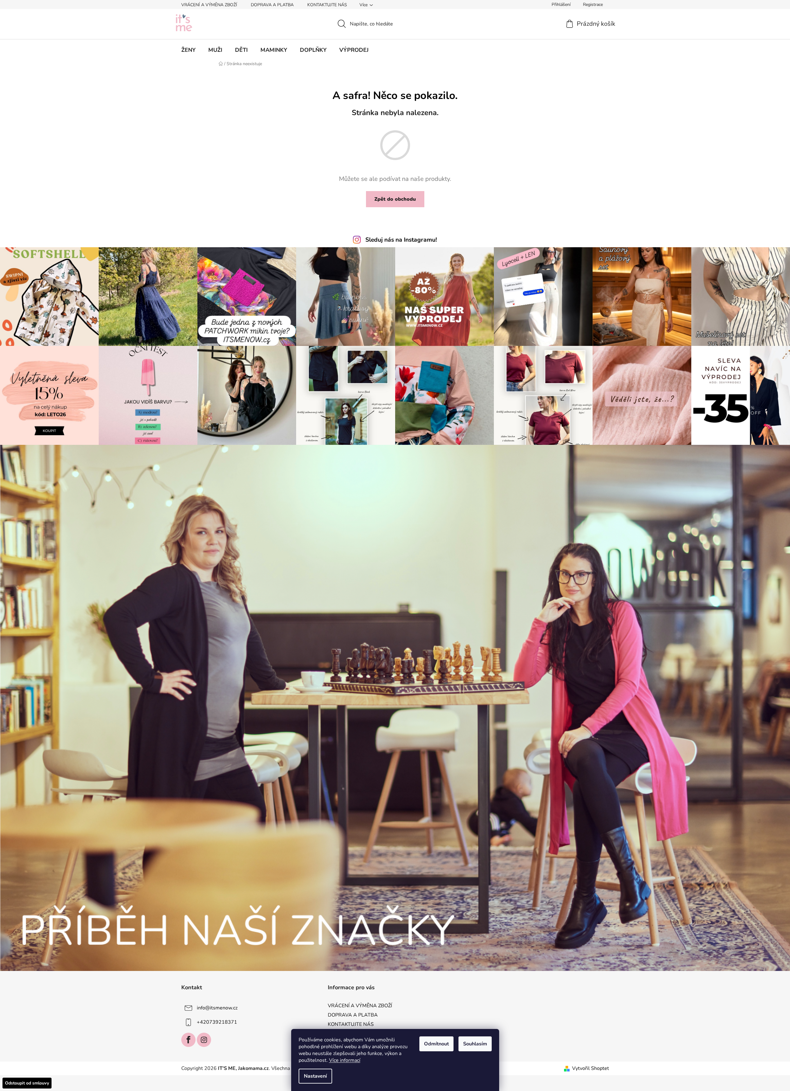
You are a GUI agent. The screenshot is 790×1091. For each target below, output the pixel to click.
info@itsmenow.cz (217, 1007)
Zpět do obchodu (395, 199)
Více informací (344, 1060)
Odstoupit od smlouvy (27, 1083)
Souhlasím (475, 1043)
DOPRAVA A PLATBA (272, 5)
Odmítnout (436, 1043)
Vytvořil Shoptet (590, 1068)
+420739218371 (217, 1022)
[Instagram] (204, 1040)
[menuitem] (188, 49)
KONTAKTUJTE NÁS (327, 5)
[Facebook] (188, 1040)
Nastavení (315, 1076)
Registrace (593, 4)
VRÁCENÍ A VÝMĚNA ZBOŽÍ (209, 5)
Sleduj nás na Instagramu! (401, 240)
